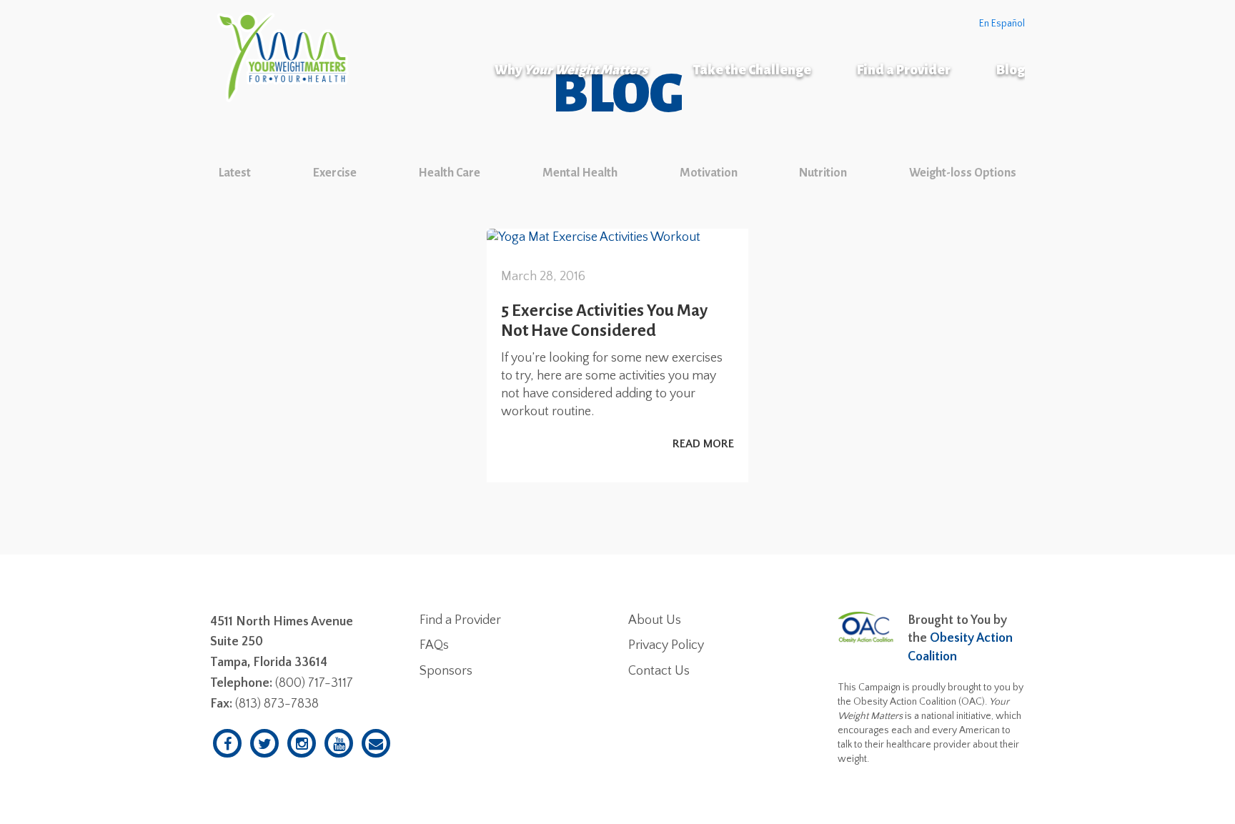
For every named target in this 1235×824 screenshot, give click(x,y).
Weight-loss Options (962, 173)
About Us (654, 620)
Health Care (449, 173)
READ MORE (703, 443)
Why (571, 70)
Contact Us (659, 671)
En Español (1002, 23)
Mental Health (580, 173)
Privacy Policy (666, 645)
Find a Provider (904, 70)
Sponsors (446, 671)
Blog (1010, 70)
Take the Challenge (752, 70)
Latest (235, 173)
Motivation (709, 173)
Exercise (335, 173)
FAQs (434, 645)
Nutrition (823, 173)
